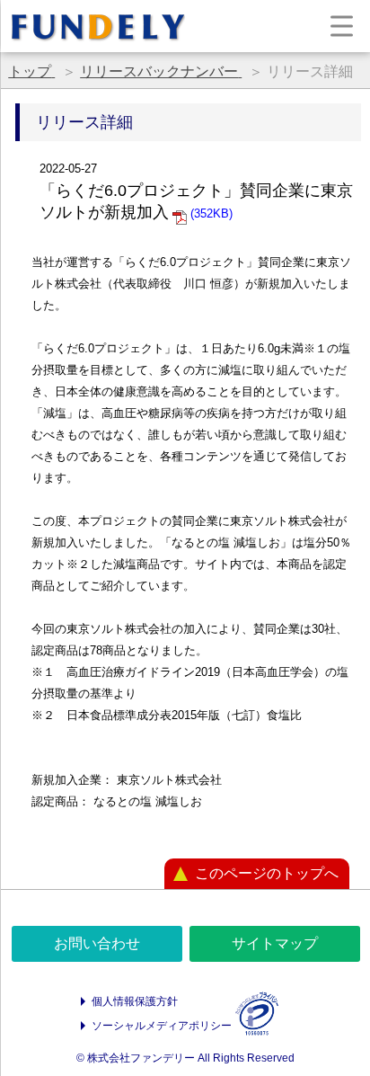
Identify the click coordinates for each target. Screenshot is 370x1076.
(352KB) (210, 213)
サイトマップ (275, 943)
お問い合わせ (97, 943)
